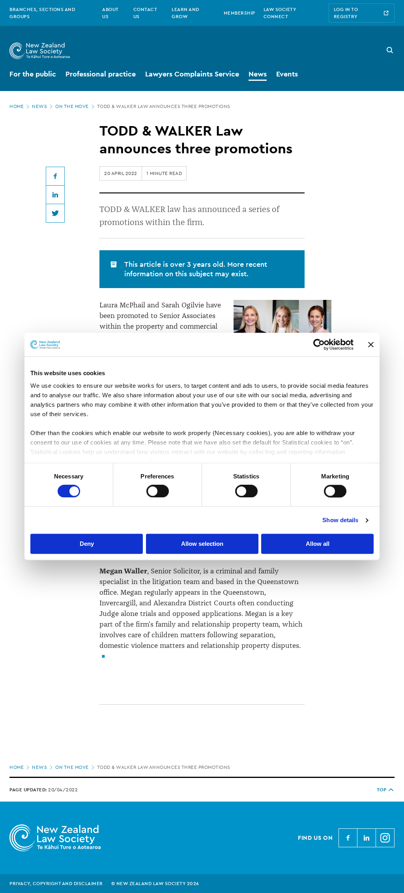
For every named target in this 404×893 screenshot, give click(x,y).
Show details (340, 520)
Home (16, 106)
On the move (72, 106)
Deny (87, 544)
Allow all (317, 544)
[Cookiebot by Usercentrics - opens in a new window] (319, 344)
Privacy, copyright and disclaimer (56, 883)
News (39, 106)
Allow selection (202, 544)
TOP (382, 790)
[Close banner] (371, 344)
